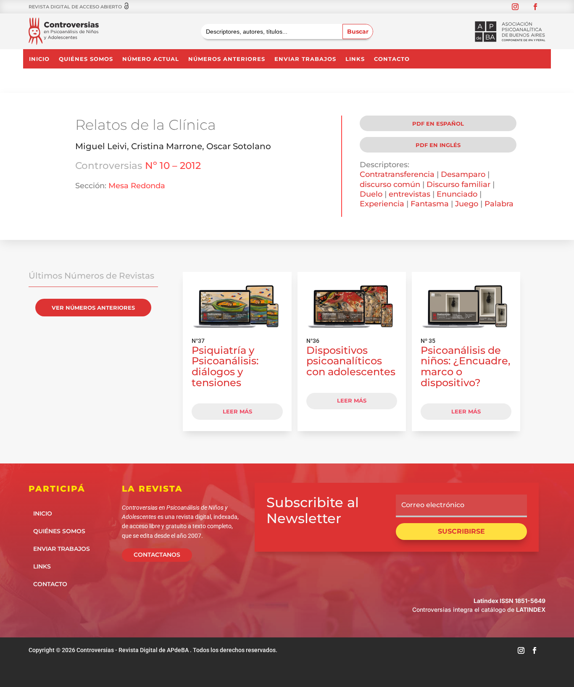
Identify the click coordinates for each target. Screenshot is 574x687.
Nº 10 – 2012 (173, 165)
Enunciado (457, 194)
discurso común (390, 184)
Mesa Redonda (136, 185)
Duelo (371, 194)
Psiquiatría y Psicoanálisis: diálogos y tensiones (225, 366)
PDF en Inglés (438, 145)
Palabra (498, 203)
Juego (466, 203)
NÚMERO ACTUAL (150, 59)
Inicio (39, 59)
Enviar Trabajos (305, 59)
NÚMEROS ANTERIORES (226, 59)
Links (355, 59)
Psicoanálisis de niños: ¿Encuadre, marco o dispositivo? (465, 366)
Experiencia (382, 203)
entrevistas (409, 194)
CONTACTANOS (157, 554)
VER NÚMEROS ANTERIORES (93, 307)
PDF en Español (438, 123)
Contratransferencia (397, 174)
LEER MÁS (237, 411)
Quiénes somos (86, 59)
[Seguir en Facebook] (535, 6)
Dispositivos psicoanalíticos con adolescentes (350, 361)
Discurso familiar (458, 184)
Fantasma (430, 203)
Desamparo (463, 174)
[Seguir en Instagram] (515, 6)
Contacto (392, 59)
